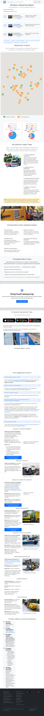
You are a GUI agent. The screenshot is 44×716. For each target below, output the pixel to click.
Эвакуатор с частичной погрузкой (21, 42)
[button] (23, 77)
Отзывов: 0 (19, 35)
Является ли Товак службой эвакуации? (12, 385)
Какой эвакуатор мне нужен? (10, 421)
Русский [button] (18, 702)
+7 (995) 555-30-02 (16, 15)
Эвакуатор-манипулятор (8, 42)
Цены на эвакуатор (20, 693)
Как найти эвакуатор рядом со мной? (12, 377)
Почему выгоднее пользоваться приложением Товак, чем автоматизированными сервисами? (16, 400)
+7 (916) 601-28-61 (16, 33)
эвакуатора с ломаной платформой (11, 488)
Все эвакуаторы (7, 40)
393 (16, 11)
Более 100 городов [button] (20, 704)
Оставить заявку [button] (22, 301)
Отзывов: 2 (19, 18)
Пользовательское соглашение (33, 709)
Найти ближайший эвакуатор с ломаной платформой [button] (13, 457)
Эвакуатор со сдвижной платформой (32, 40)
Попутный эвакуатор (7, 696)
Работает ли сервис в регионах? (11, 392)
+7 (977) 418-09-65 (16, 24)
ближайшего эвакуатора (24, 424)
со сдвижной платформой (13, 560)
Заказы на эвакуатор (7, 694)
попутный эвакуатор (10, 632)
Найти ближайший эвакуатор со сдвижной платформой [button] (13, 505)
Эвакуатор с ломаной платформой (17, 40)
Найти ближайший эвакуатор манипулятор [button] (13, 529)
